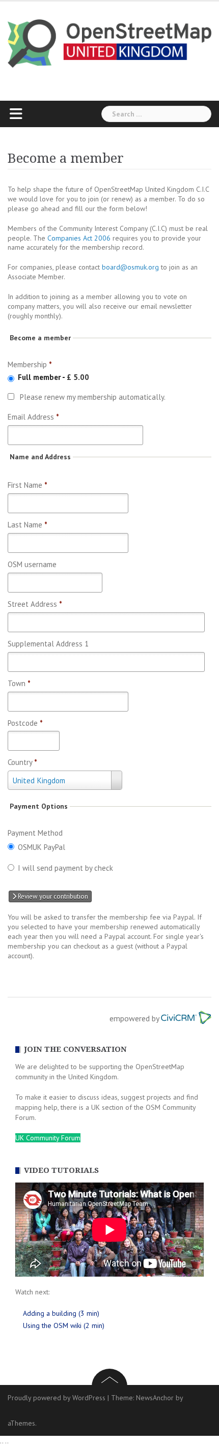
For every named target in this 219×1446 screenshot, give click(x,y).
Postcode (25, 723)
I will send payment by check (65, 868)
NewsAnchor (155, 1397)
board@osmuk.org (130, 267)
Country (22, 762)
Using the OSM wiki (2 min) (63, 1325)
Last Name (27, 524)
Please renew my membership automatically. (93, 397)
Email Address (33, 417)
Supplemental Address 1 (48, 643)
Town (19, 683)
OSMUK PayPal (41, 847)
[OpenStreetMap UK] (109, 42)
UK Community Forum (47, 1137)
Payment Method (35, 833)
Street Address (35, 604)
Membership (30, 364)
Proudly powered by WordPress (56, 1397)
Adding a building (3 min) (61, 1313)
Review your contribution (52, 896)
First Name (27, 485)
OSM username (32, 564)
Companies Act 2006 (79, 238)
